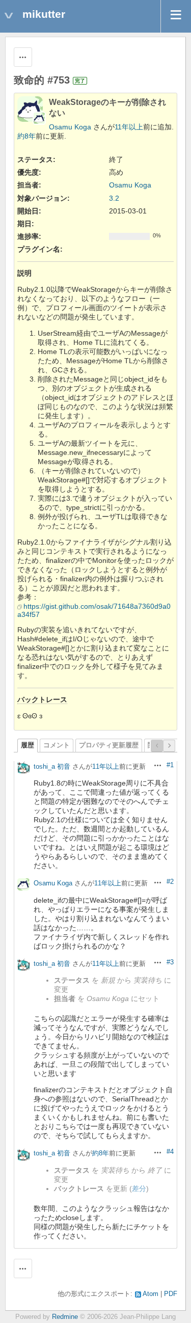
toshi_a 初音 (52, 766)
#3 (170, 962)
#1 (170, 765)
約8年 (26, 136)
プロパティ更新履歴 (109, 745)
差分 (139, 1188)
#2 (170, 881)
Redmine (65, 1316)
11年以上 (129, 127)
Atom (150, 1294)
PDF (170, 1294)
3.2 (114, 198)
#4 (170, 1151)
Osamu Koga (70, 127)
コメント (56, 745)
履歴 (27, 745)
